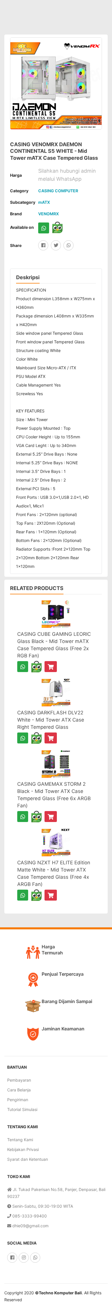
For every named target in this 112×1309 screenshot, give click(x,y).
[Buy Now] (51, 666)
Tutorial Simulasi (22, 1109)
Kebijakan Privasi (23, 1149)
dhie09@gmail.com (30, 1225)
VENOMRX (48, 213)
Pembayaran (19, 1080)
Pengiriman (17, 1099)
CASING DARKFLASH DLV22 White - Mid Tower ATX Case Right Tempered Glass (50, 720)
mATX (44, 202)
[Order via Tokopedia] (57, 227)
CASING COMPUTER (58, 190)
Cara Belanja (19, 1089)
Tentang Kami (20, 1139)
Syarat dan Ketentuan (27, 1159)
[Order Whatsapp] (43, 227)
